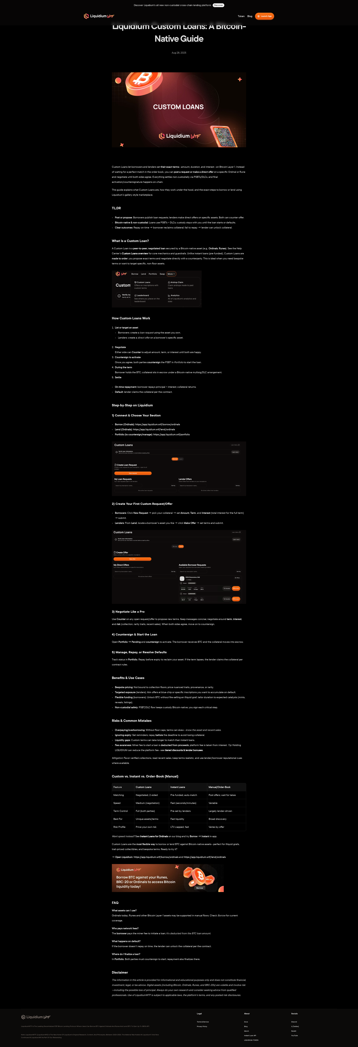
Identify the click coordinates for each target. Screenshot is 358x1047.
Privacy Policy (202, 1026)
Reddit (293, 1031)
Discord (294, 1022)
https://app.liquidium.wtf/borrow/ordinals (157, 424)
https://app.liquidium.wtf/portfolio (171, 434)
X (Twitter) (295, 1026)
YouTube (294, 1035)
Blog (246, 1026)
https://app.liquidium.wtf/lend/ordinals (154, 429)
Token (241, 16)
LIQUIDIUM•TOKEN (251, 1040)
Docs (246, 1022)
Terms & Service (203, 1022)
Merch (246, 1031)
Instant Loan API (250, 1035)
